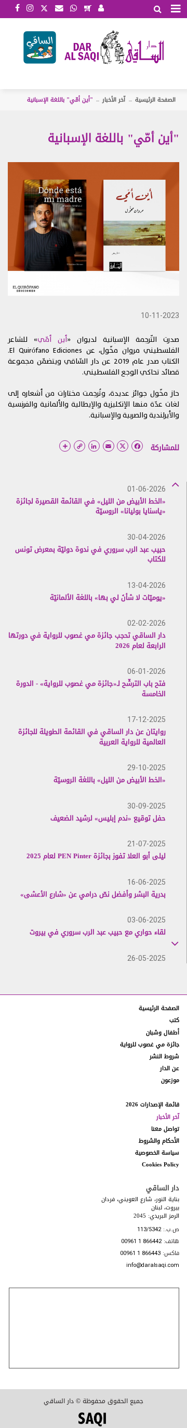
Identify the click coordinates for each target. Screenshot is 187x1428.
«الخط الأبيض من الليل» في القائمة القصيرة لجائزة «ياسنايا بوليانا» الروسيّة (91, 506)
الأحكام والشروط (159, 1140)
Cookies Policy (160, 1164)
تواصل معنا (165, 1128)
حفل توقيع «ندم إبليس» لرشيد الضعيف (108, 818)
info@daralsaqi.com (152, 1265)
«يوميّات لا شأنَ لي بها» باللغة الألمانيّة (108, 597)
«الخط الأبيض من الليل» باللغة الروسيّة (110, 779)
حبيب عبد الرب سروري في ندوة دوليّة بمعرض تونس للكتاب (90, 554)
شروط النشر (164, 1056)
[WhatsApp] (73, 9)
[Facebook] (17, 9)
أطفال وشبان (162, 1032)
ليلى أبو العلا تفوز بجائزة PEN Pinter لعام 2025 (96, 855)
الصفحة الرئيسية (155, 99)
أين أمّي (52, 339)
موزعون (170, 1080)
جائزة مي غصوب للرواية (149, 1044)
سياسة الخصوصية (157, 1152)
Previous (175, 484)
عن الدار (169, 1068)
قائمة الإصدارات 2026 (152, 1104)
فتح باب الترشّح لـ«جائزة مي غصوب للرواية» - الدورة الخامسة (91, 688)
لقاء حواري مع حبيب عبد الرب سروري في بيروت (98, 932)
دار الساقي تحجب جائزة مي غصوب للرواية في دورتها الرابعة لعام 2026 (87, 640)
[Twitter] (44, 7)
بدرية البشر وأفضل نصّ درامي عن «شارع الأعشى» (93, 894)
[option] (87, 506)
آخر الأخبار (113, 99)
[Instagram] (29, 9)
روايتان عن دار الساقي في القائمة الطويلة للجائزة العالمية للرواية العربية (92, 736)
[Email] (59, 9)
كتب (174, 1020)
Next (175, 941)
